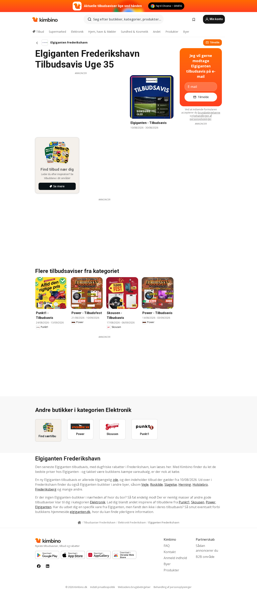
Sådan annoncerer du (207, 548)
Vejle (145, 484)
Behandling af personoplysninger (173, 587)
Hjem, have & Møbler (102, 31)
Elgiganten (43, 507)
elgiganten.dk (80, 512)
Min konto (216, 19)
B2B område (205, 556)
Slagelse (170, 484)
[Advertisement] (80, 103)
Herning (184, 484)
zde (115, 479)
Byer (186, 31)
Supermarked (57, 31)
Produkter (171, 31)
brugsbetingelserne (209, 112)
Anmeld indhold (175, 558)
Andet (157, 31)
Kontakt (170, 552)
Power (210, 502)
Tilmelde (214, 42)
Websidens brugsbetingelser (134, 587)
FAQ (167, 545)
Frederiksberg (45, 489)
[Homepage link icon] (79, 522)
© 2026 (76, 587)
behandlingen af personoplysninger (201, 117)
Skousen (197, 502)
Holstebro (200, 484)
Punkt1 (184, 502)
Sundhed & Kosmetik (134, 31)
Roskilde (156, 484)
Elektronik (77, 31)
